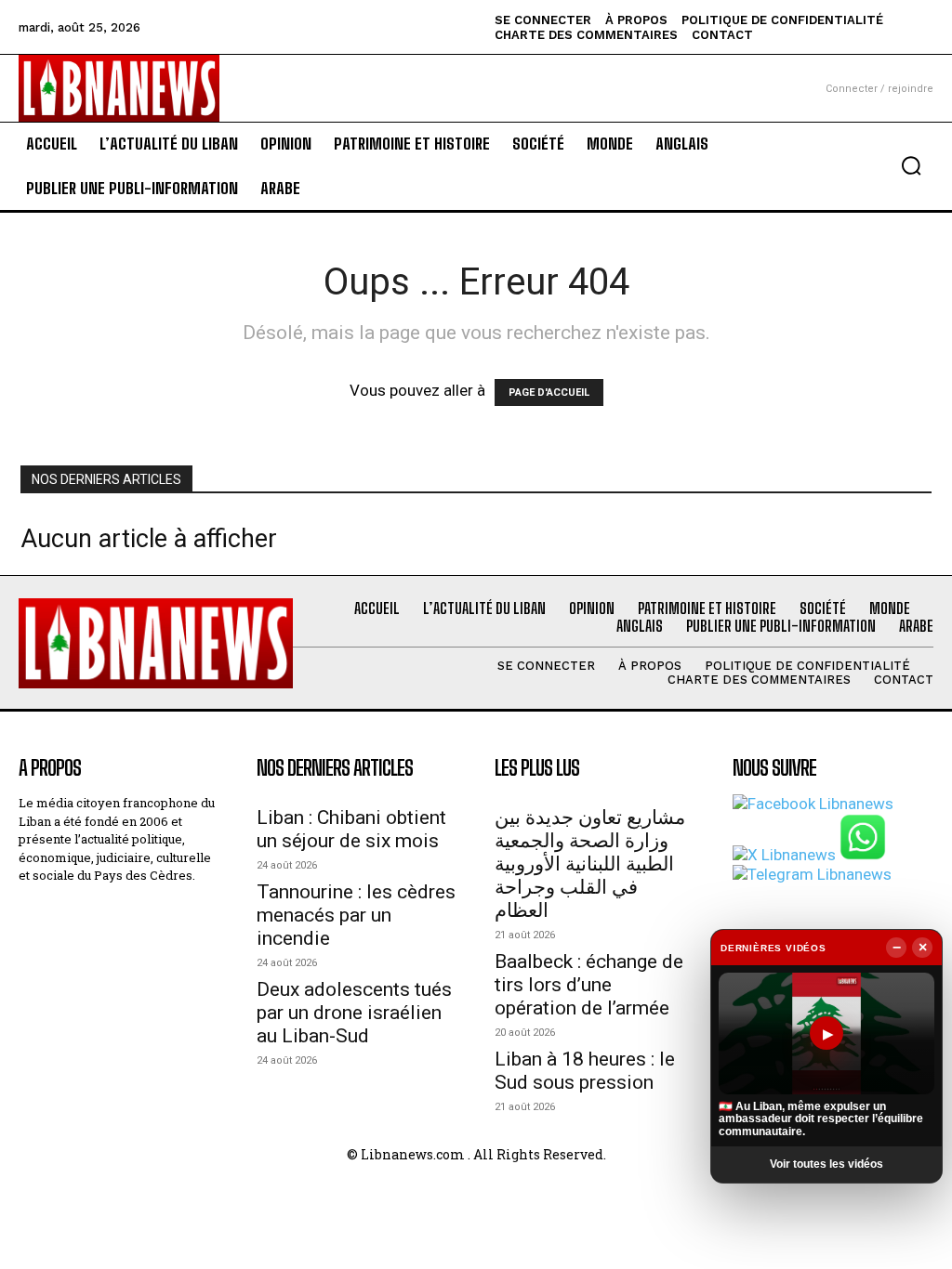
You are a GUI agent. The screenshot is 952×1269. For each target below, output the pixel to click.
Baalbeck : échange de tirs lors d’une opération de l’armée (589, 984)
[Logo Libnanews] (119, 88)
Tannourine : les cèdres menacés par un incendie (356, 915)
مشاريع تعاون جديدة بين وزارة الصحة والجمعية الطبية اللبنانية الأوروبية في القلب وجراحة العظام (590, 864)
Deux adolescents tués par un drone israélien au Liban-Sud (354, 1012)
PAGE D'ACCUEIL (549, 392)
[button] (911, 165)
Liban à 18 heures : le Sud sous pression (585, 1070)
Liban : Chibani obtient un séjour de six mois (351, 829)
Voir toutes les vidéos (826, 1164)
